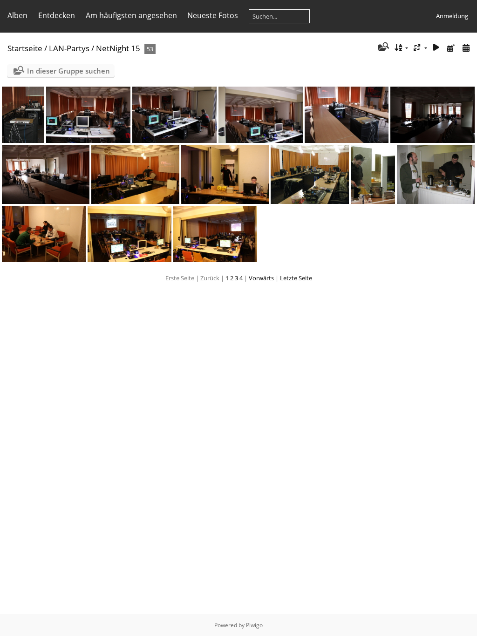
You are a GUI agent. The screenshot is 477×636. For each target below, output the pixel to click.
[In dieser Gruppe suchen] (382, 47)
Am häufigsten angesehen (131, 15)
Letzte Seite (296, 278)
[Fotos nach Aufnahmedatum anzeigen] (465, 48)
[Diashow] (436, 48)
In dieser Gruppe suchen (68, 70)
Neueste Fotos (212, 15)
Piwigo (254, 625)
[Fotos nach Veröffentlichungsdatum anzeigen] (451, 48)
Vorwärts (261, 278)
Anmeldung (452, 16)
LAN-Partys (69, 48)
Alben (17, 15)
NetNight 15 (118, 48)
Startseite (24, 48)
